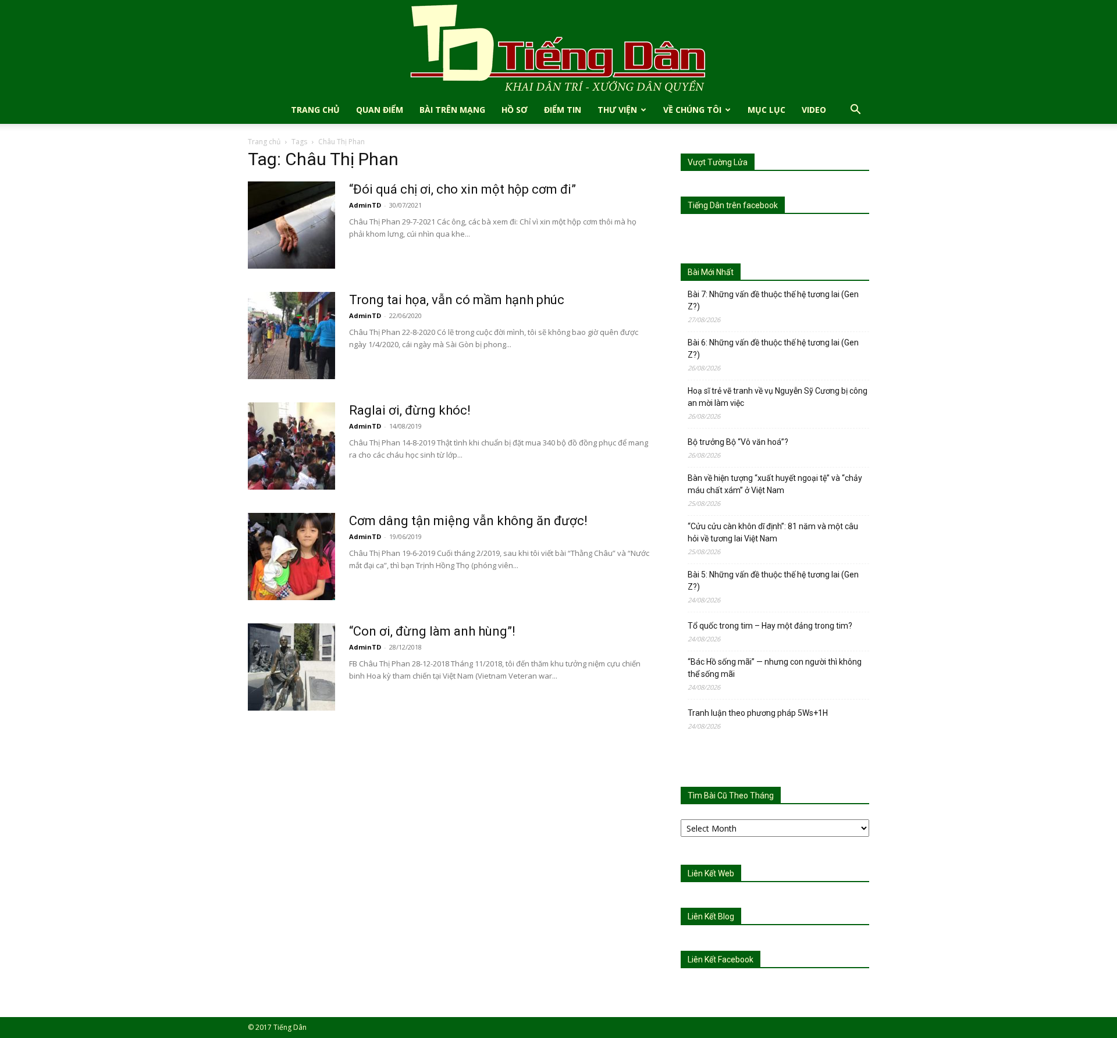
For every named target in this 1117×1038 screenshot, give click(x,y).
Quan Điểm (379, 109)
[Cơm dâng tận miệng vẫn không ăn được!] (291, 556)
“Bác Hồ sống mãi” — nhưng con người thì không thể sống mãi (775, 668)
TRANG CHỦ (315, 109)
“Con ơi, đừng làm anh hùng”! (432, 631)
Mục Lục (766, 109)
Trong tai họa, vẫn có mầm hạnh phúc (456, 300)
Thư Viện (617, 109)
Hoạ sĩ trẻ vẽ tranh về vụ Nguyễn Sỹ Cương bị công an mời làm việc (777, 397)
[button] (855, 110)
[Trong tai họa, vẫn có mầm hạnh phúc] (291, 335)
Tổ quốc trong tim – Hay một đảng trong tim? (770, 625)
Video (814, 109)
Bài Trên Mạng (452, 109)
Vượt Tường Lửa (718, 162)
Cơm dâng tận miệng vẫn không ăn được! (468, 520)
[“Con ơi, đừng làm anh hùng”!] (291, 667)
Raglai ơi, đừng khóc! (410, 410)
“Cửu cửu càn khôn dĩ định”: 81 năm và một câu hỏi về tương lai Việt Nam (773, 532)
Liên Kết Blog (711, 916)
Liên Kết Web (711, 873)
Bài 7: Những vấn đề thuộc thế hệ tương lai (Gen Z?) (773, 300)
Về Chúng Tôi (692, 109)
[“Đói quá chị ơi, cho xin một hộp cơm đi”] (291, 225)
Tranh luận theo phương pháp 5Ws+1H (758, 713)
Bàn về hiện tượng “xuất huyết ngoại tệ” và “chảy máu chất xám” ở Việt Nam (775, 484)
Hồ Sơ (514, 109)
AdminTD (365, 205)
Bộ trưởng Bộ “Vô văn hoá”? (738, 442)
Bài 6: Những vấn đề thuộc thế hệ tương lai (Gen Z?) (773, 348)
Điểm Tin (562, 109)
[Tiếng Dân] (558, 48)
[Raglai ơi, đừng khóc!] (291, 446)
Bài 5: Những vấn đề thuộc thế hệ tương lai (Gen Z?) (773, 580)
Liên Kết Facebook (720, 959)
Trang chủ (264, 142)
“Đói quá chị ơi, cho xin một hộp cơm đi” (462, 189)
